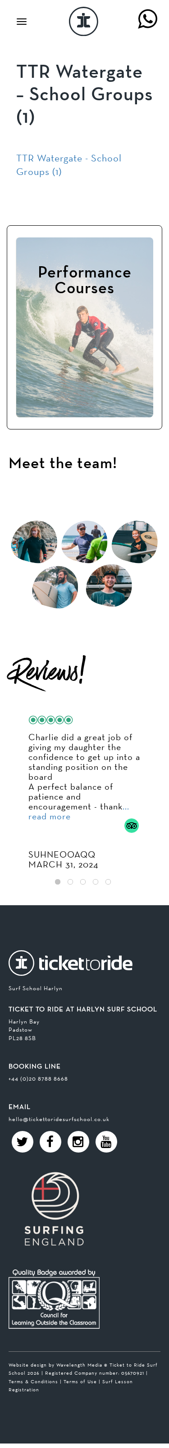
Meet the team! (63, 464)
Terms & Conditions (33, 1381)
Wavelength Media (79, 1365)
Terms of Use (80, 1381)
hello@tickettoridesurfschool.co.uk (59, 1119)
